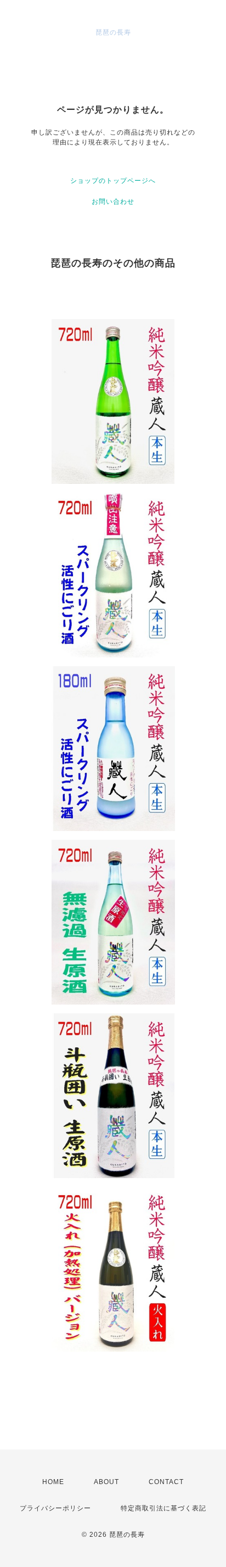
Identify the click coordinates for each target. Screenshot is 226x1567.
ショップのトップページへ (113, 181)
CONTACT (166, 1482)
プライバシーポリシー (55, 1508)
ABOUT (106, 1482)
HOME (53, 1482)
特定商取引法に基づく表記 (163, 1508)
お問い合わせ (113, 201)
